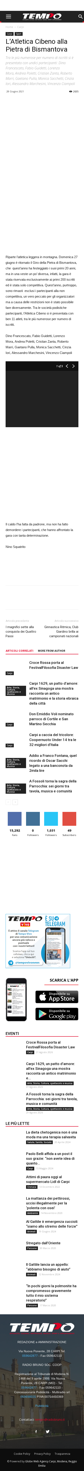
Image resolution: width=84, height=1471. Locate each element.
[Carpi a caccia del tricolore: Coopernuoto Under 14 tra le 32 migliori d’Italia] (16, 739)
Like (14, 813)
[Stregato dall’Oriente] (14, 1249)
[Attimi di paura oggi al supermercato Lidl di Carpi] (14, 1183)
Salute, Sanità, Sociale (39, 1142)
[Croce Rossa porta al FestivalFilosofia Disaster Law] (16, 667)
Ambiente (32, 1213)
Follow (33, 813)
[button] (80, 17)
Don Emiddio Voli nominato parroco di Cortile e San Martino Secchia (51, 719)
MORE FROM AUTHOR (51, 650)
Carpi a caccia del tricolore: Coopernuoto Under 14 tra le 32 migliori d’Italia (52, 740)
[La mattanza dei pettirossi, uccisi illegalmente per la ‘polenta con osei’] (14, 1204)
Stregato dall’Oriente (43, 1243)
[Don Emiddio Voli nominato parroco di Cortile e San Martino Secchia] (16, 719)
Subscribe (69, 813)
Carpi (20, 27)
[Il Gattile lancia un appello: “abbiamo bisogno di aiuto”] (14, 1270)
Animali (31, 1231)
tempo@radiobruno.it (50, 1419)
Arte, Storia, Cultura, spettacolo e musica (14, 691)
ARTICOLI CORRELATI (19, 650)
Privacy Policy (42, 1454)
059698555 (28, 1396)
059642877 (30, 1355)
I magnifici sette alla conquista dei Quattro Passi (21, 631)
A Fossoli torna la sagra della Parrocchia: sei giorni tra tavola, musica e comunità (52, 786)
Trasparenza (62, 1454)
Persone (32, 1248)
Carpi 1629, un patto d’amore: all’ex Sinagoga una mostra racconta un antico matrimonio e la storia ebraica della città (53, 693)
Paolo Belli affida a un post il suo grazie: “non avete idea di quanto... (50, 1158)
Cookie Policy (22, 1454)
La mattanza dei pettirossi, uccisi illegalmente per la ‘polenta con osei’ (48, 1203)
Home (9, 27)
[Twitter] (48, 1431)
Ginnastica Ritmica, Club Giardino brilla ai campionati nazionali (61, 631)
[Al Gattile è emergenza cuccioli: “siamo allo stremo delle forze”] (14, 1227)
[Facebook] (36, 1431)
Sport (18, 33)
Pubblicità (41, 1405)
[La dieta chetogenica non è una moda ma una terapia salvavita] (14, 1138)
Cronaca (31, 1186)
